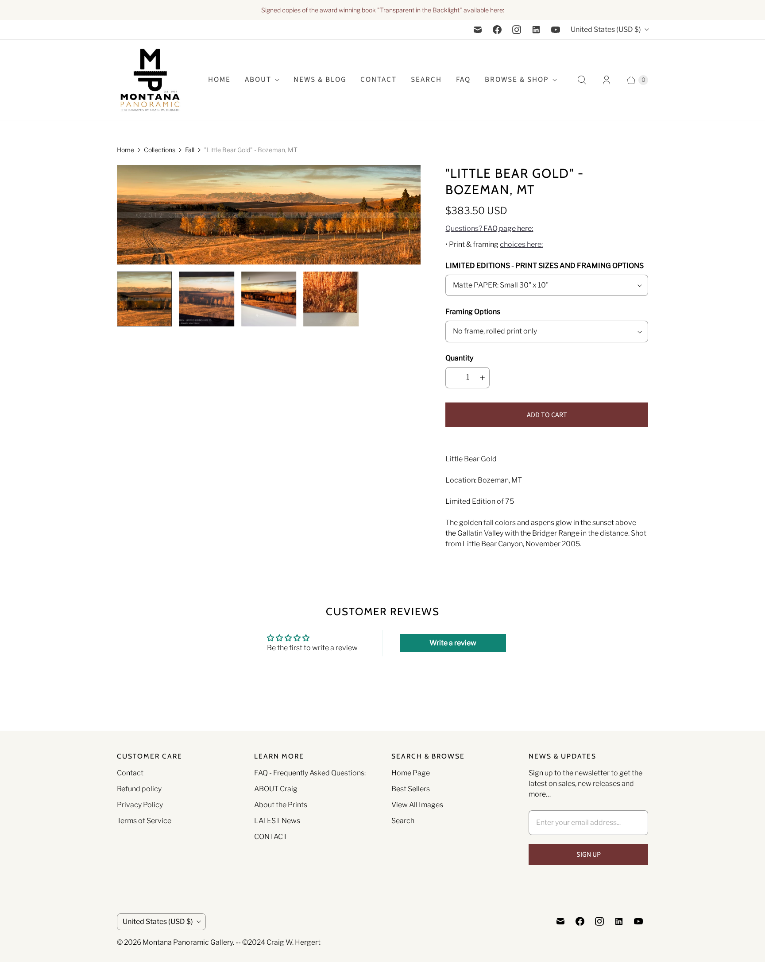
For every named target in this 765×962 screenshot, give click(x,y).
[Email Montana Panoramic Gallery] (477, 29)
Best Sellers (410, 789)
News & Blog (320, 79)
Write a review (452, 643)
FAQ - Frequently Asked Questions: (310, 773)
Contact (378, 79)
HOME (219, 79)
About (258, 79)
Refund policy (139, 789)
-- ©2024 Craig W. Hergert (278, 942)
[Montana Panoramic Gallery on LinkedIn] (536, 29)
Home (125, 149)
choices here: (521, 244)
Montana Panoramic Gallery (188, 942)
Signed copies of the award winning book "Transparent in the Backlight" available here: (382, 10)
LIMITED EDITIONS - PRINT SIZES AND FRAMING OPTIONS (544, 265)
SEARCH (426, 79)
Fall (189, 149)
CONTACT (270, 836)
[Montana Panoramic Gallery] (150, 80)
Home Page (410, 773)
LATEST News (277, 820)
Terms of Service (144, 820)
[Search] (581, 80)
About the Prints (280, 805)
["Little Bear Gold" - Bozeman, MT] (269, 214)
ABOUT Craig (276, 789)
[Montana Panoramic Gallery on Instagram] (516, 29)
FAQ (463, 79)
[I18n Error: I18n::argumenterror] (144, 299)
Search (402, 820)
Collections (159, 149)
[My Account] (606, 80)
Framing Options (472, 311)
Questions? (489, 228)
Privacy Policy (140, 805)
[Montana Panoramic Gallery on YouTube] (555, 29)
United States (606, 29)
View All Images (417, 805)
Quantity (459, 358)
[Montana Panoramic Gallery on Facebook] (497, 29)
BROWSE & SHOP (517, 79)
